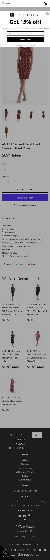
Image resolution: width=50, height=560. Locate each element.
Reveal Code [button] (25, 39)
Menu (7, 3)
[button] (47, 13)
